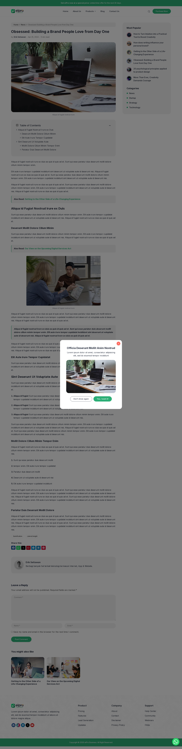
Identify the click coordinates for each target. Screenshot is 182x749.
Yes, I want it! (102, 399)
